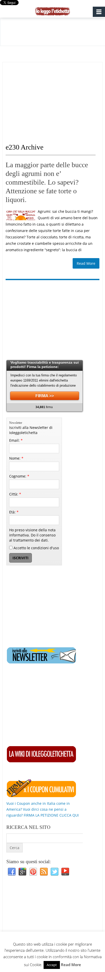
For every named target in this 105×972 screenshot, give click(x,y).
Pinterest (33, 872)
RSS (44, 872)
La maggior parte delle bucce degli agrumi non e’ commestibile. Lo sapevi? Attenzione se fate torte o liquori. (47, 182)
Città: (15, 494)
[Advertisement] (48, 98)
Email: (16, 440)
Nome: (16, 458)
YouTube (65, 872)
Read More (86, 263)
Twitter (54, 872)
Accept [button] (52, 965)
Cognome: (19, 476)
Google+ (22, 872)
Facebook (12, 872)
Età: (14, 512)
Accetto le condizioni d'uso (35, 547)
